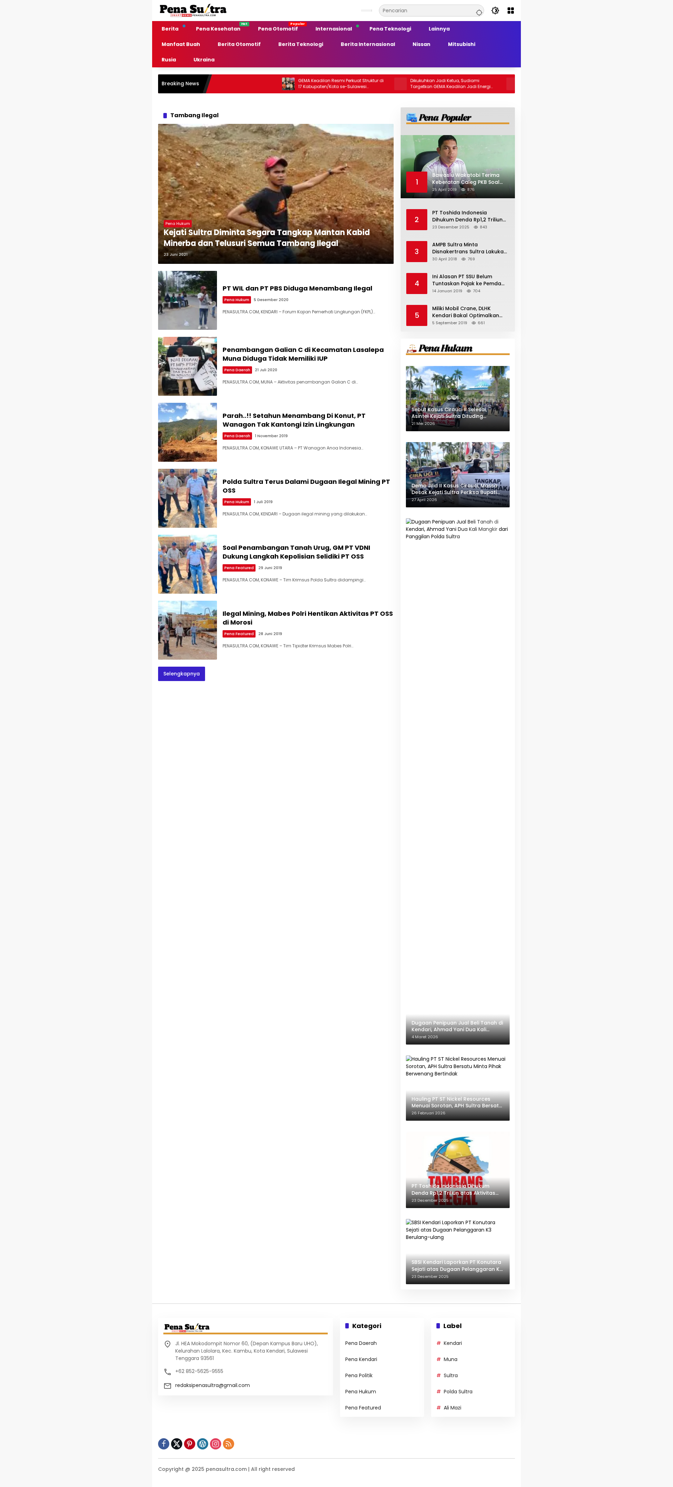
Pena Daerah (237, 370)
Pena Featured (239, 568)
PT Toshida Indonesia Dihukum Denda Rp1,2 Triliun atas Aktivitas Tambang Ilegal (467, 216)
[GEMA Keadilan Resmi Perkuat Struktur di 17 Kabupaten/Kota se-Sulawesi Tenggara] (242, 84)
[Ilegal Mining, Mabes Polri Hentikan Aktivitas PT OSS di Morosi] (187, 630)
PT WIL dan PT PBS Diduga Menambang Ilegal (297, 288)
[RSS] (228, 1443)
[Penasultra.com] (193, 10)
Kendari (453, 1343)
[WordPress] (202, 1443)
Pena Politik (359, 1375)
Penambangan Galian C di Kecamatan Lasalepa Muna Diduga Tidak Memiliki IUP (303, 354)
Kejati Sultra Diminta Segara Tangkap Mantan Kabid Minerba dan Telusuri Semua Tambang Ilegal (267, 238)
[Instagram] (215, 1443)
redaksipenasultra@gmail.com (212, 1385)
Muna (450, 1359)
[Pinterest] (189, 1443)
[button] (478, 10)
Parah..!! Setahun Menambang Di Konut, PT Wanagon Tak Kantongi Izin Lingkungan (294, 420)
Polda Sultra (458, 1391)
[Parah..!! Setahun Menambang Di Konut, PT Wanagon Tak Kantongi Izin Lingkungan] (187, 432)
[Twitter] (176, 1443)
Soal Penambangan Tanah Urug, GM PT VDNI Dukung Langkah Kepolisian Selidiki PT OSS (296, 552)
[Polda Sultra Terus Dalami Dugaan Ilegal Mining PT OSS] (187, 498)
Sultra (451, 1375)
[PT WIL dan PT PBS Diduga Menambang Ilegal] (187, 300)
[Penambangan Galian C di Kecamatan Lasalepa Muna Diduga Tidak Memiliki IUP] (187, 366)
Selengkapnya (181, 673)
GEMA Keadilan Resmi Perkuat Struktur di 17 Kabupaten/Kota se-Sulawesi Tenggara (294, 84)
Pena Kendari (361, 1359)
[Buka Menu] (511, 10)
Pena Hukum (177, 223)
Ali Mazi (452, 1407)
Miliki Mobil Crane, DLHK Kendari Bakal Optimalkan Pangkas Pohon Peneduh (465, 312)
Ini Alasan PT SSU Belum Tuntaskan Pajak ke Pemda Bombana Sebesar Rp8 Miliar (469, 280)
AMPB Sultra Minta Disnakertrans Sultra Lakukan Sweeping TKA (469, 248)
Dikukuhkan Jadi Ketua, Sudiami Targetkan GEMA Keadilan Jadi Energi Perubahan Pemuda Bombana (404, 84)
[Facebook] (163, 1443)
